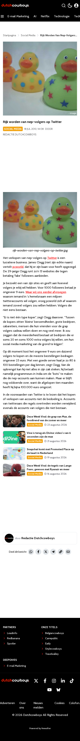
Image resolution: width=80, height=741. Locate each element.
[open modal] (76, 5)
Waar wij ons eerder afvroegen (45, 292)
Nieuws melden (38, 705)
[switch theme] (70, 5)
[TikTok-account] (72, 681)
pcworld (17, 267)
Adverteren (7, 703)
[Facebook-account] (45, 681)
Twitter (52, 258)
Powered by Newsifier (40, 728)
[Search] (63, 5)
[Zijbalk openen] (2, 16)
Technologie (62, 16)
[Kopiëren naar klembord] (61, 552)
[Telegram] (53, 552)
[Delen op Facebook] (38, 552)
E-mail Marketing (18, 16)
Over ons (22, 705)
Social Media (13, 129)
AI (34, 16)
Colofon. (74, 703)
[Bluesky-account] (58, 690)
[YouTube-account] (49, 690)
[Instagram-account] (54, 681)
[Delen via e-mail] (68, 552)
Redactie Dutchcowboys (19, 134)
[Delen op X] (46, 552)
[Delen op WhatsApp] (31, 552)
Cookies (60, 703)
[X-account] (36, 681)
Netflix (45, 16)
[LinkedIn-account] (63, 681)
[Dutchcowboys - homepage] (15, 6)
